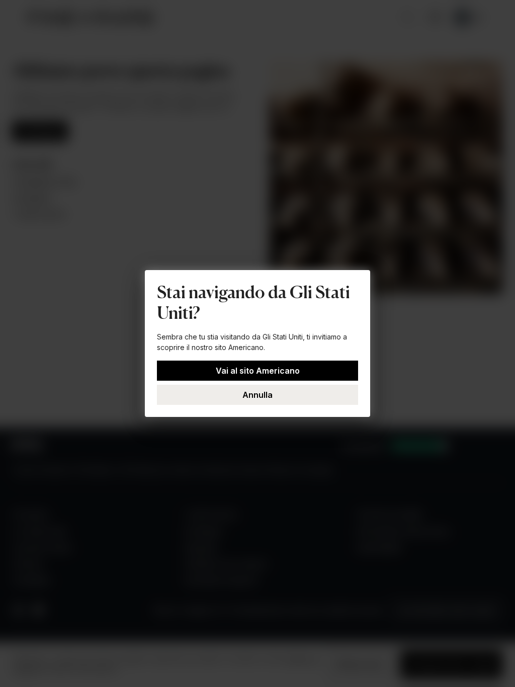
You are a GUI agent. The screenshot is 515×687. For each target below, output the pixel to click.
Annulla (257, 395)
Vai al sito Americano (258, 371)
